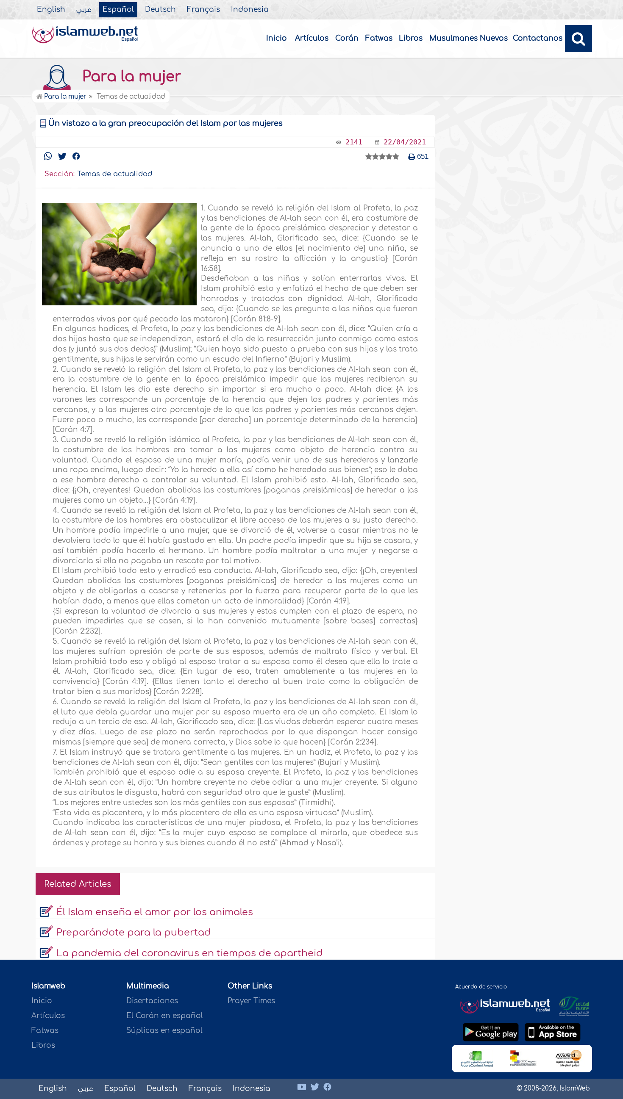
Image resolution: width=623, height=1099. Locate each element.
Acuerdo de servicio (481, 987)
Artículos (311, 38)
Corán (347, 38)
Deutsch (160, 10)
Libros (411, 38)
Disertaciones (152, 1001)
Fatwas (378, 38)
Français (203, 10)
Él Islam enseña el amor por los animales (154, 912)
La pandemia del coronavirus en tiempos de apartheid (189, 953)
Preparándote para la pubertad (133, 932)
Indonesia (250, 10)
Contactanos (537, 38)
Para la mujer (129, 77)
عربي (84, 10)
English (51, 10)
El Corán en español (164, 1016)
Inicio (276, 38)
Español (118, 10)
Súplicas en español (164, 1031)
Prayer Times (251, 1001)
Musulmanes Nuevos (468, 38)
